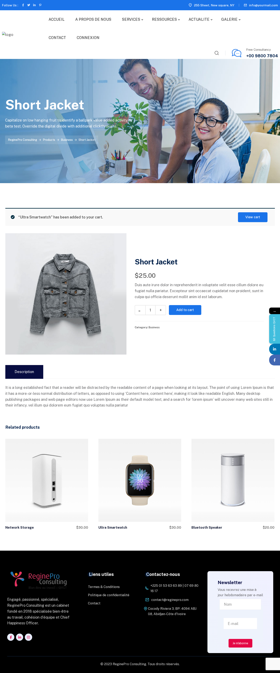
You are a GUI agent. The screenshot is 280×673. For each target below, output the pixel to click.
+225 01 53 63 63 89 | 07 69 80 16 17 (174, 588)
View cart (252, 217)
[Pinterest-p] (40, 5)
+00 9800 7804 (262, 55)
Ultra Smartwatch (112, 527)
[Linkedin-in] (34, 5)
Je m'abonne (240, 643)
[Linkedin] (274, 349)
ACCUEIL (57, 19)
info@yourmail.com (263, 5)
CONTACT (57, 38)
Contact (94, 603)
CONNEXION (88, 38)
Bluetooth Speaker (206, 527)
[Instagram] (28, 637)
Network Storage (19, 527)
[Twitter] (29, 5)
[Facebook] (274, 360)
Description (24, 372)
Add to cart (185, 310)
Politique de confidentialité (108, 595)
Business (154, 327)
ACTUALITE (199, 19)
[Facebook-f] (23, 5)
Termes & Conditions (104, 587)
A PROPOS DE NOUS (93, 19)
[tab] (24, 372)
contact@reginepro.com (170, 600)
